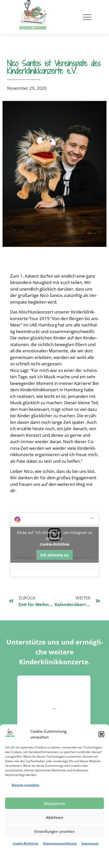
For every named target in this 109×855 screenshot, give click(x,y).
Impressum (90, 843)
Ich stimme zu (54, 555)
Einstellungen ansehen (54, 831)
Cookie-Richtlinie (26, 843)
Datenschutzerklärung (60, 843)
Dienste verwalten (25, 785)
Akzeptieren (54, 803)
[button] (101, 734)
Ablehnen (54, 817)
